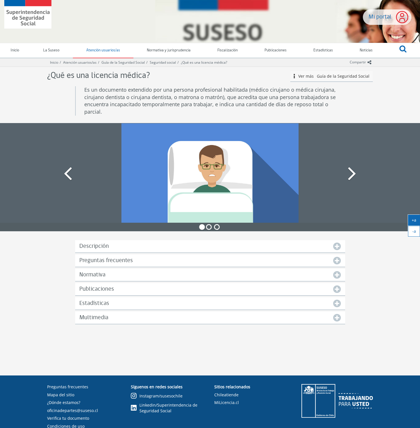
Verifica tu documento (68, 418)
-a (416, 232)
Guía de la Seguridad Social (123, 62)
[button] (403, 50)
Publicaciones (276, 50)
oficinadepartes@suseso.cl (72, 410)
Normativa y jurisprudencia (169, 50)
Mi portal (380, 17)
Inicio (54, 62)
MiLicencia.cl (226, 402)
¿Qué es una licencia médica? (204, 62)
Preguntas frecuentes (106, 261)
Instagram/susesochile (161, 396)
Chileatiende (226, 394)
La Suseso (51, 50)
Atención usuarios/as (103, 50)
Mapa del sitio (60, 394)
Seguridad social (163, 62)
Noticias (366, 50)
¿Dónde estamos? (63, 402)
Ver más (332, 76)
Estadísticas (323, 50)
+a (416, 221)
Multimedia (93, 318)
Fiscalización (227, 50)
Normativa (92, 275)
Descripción (94, 246)
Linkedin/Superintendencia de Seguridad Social (168, 407)
